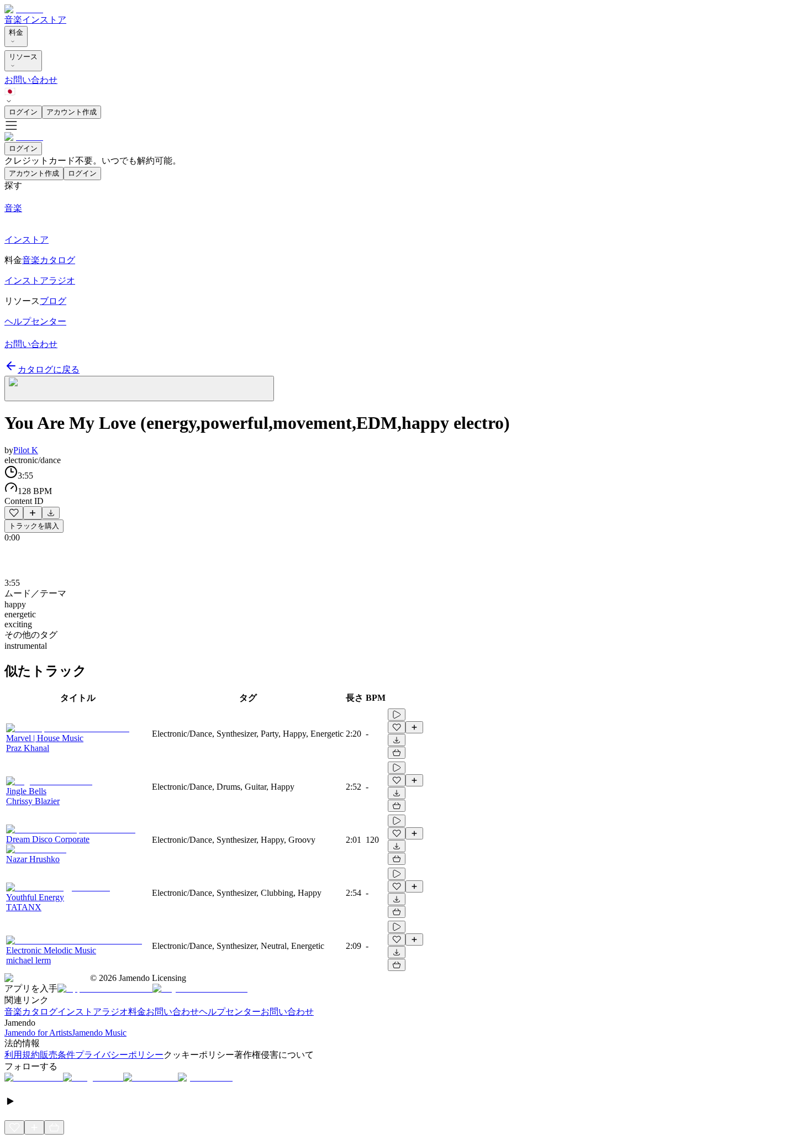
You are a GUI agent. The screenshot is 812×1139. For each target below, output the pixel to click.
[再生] (396, 714)
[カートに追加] (396, 753)
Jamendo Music (99, 1032)
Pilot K (25, 450)
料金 (16, 32)
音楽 (13, 19)
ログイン (23, 112)
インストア (44, 19)
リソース (23, 57)
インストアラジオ (92, 1011)
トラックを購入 (34, 526)
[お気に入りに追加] (13, 512)
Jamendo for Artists (38, 1032)
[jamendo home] (23, 9)
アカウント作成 (71, 112)
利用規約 (22, 1054)
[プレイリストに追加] (32, 512)
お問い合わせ (30, 80)
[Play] (139, 388)
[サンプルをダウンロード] (51, 513)
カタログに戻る (49, 369)
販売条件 (57, 1054)
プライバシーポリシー (119, 1054)
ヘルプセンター (230, 1011)
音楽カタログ (30, 1011)
